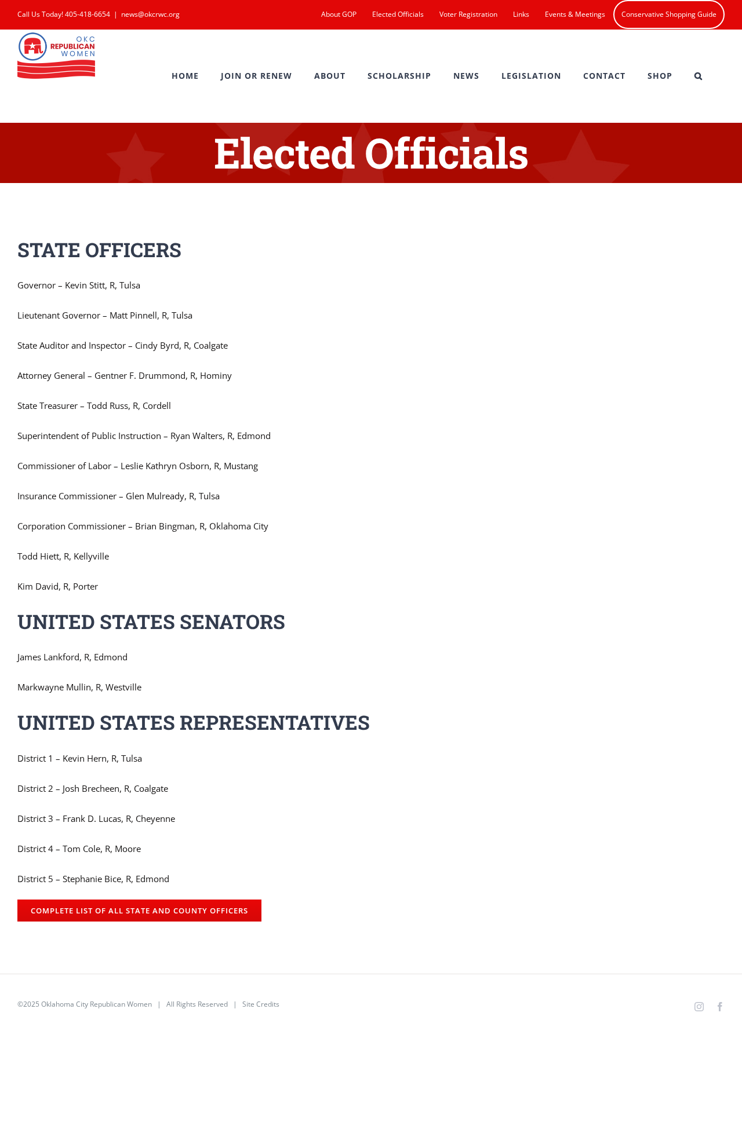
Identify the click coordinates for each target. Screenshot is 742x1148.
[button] (698, 76)
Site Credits (260, 1004)
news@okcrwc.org (150, 14)
